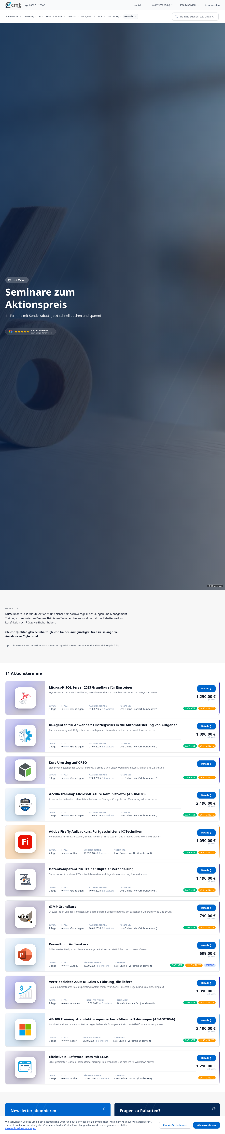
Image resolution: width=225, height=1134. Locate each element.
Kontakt (138, 5)
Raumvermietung (160, 4)
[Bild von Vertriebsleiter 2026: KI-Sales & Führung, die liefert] (25, 992)
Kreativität (72, 16)
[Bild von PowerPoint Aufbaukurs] (25, 954)
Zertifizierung (113, 16)
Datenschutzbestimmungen (20, 1128)
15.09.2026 (99, 1003)
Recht (100, 16)
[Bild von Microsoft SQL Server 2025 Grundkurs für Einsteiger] (25, 698)
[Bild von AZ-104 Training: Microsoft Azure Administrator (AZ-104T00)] (25, 804)
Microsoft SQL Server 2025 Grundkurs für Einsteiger (91, 687)
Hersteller (128, 16)
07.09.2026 (101, 746)
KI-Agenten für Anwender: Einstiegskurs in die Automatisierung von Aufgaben (113, 725)
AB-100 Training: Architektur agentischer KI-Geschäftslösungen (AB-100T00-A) (112, 1019)
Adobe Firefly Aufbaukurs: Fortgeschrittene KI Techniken (95, 831)
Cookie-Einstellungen (175, 1125)
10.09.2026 (96, 853)
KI (40, 16)
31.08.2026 (101, 709)
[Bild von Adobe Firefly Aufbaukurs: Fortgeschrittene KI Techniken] (25, 842)
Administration (12, 16)
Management (86, 16)
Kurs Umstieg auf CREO (68, 762)
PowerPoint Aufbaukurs (68, 944)
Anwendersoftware (54, 16)
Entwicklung (29, 16)
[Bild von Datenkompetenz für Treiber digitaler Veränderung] (25, 879)
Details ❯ (206, 688)
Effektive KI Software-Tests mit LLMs (79, 1057)
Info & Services (188, 4)
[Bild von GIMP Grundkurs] (25, 917)
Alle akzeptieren (206, 1125)
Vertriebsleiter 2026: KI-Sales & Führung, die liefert (90, 982)
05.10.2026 (95, 1040)
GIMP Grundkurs (62, 906)
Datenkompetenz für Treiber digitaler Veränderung (91, 869)
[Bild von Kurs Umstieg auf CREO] (25, 770)
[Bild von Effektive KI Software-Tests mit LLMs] (25, 1067)
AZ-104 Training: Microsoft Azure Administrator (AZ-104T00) (97, 794)
